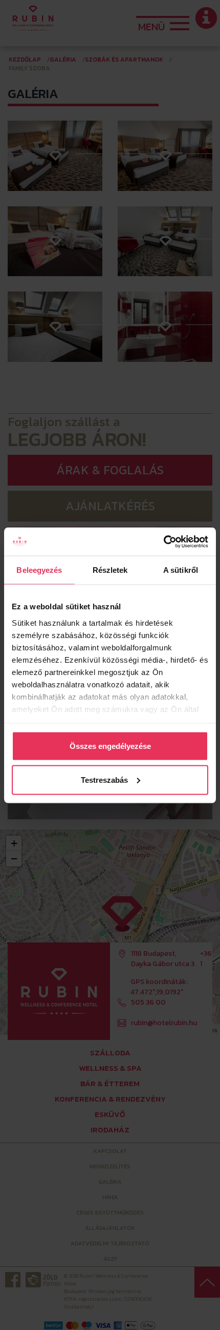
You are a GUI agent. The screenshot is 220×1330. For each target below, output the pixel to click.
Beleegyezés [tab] (39, 570)
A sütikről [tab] (180, 570)
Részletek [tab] (110, 570)
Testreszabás (104, 779)
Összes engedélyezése (110, 746)
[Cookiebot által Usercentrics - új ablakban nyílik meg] (163, 541)
